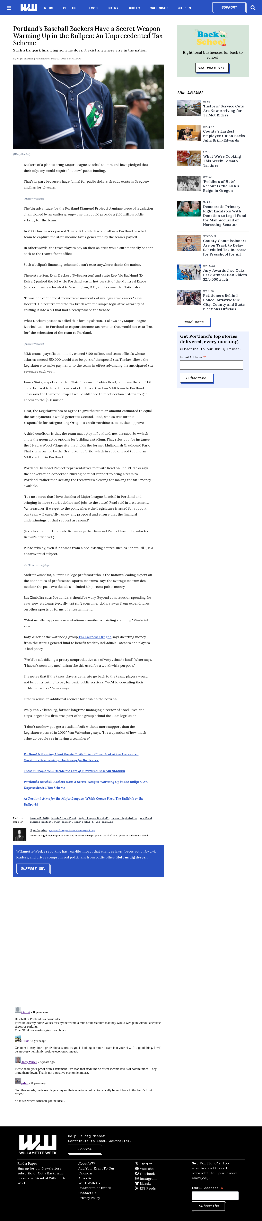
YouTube (153, 1169)
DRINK (113, 8)
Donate (90, 1149)
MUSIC (134, 8)
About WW (86, 1163)
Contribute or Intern (94, 1188)
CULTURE (71, 8)
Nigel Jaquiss (25, 58)
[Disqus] (88, 945)
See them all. (213, 67)
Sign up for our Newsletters (39, 1168)
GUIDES (184, 8)
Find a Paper (27, 1163)
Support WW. (35, 868)
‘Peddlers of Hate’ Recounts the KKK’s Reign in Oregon (221, 186)
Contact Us (87, 1193)
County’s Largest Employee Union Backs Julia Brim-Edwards (224, 136)
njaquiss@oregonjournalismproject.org (72, 830)
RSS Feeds (154, 1188)
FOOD (93, 8)
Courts (208, 291)
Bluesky (151, 1183)
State (207, 202)
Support (233, 7)
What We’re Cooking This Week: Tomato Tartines (222, 161)
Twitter (156, 1164)
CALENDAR (159, 8)
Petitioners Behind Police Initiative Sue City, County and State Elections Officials (224, 302)
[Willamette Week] (28, 7)
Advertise (85, 1178)
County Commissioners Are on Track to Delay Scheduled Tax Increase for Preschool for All (224, 248)
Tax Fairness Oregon (95, 637)
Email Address (193, 357)
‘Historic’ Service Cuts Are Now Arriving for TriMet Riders (223, 110)
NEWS (48, 8)
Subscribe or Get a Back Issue (40, 1173)
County (208, 126)
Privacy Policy (89, 1198)
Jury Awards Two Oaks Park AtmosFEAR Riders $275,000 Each (225, 275)
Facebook (159, 1174)
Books (207, 177)
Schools (209, 236)
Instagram (156, 1178)
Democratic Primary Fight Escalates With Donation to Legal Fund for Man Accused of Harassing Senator (224, 215)
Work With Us (89, 1183)
